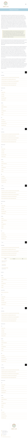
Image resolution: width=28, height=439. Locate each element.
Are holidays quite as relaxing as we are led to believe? (9, 139)
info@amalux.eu (4, 435)
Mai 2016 (3, 96)
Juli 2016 (3, 94)
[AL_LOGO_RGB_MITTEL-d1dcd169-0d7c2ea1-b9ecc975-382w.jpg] (5, 1)
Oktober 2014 (4, 156)
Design (3, 161)
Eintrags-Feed (3, 121)
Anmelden (3, 119)
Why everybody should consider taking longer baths (9, 141)
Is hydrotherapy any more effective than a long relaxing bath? (10, 81)
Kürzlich (14, 258)
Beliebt (5, 258)
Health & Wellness (4, 106)
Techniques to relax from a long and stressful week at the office (10, 77)
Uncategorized (4, 110)
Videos (3, 112)
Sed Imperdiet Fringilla (5, 267)
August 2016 (3, 92)
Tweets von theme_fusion (4, 292)
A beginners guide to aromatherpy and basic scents (9, 79)
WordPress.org (4, 125)
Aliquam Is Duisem (4, 260)
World (2, 114)
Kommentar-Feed (4, 123)
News (2, 108)
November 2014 (4, 154)
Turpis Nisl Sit (4, 264)
